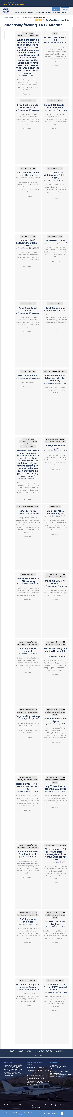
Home (6, 18)
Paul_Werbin (24, 989)
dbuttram (51, 656)
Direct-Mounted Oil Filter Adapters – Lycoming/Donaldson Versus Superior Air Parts (55, 854)
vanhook (24, 654)
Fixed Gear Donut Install (28, 309)
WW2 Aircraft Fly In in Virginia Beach (28, 985)
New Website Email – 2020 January (28, 580)
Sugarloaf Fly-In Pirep (28, 716)
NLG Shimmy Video (28, 375)
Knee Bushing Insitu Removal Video (28, 106)
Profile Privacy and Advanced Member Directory (55, 378)
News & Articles (33, 507)
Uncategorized (55, 1116)
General (23, 644)
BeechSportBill (52, 586)
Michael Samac (52, 992)
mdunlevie (52, 516)
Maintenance (30, 446)
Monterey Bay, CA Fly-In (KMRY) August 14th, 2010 (55, 987)
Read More (27, 94)
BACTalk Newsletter (23, 1116)
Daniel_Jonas (25, 513)
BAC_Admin (24, 584)
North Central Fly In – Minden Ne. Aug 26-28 (55, 651)
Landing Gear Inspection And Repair (28, 443)
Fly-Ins (55, 33)
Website (47, 371)
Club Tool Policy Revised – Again (55, 512)
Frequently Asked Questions (18, 18)
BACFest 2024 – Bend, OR (55, 38)
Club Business (22, 507)
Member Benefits (52, 439)
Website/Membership (58, 371)
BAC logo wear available (28, 650)
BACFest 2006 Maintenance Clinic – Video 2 (55, 175)
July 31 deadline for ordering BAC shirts (55, 787)
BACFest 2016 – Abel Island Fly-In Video (28, 174)
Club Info (35, 1116)
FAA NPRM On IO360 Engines (55, 923)
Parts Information (32, 36)
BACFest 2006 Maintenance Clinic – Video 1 (28, 243)
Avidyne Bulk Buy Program (55, 447)
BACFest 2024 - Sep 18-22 (57, 20)
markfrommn (52, 42)
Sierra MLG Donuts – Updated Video (55, 106)
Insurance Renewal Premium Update (27, 853)
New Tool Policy (27, 510)
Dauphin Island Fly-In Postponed (55, 720)
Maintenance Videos (28, 101)
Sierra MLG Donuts (55, 240)
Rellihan (25, 76)
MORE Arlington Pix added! (55, 582)
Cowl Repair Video (55, 308)
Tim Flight (24, 719)
